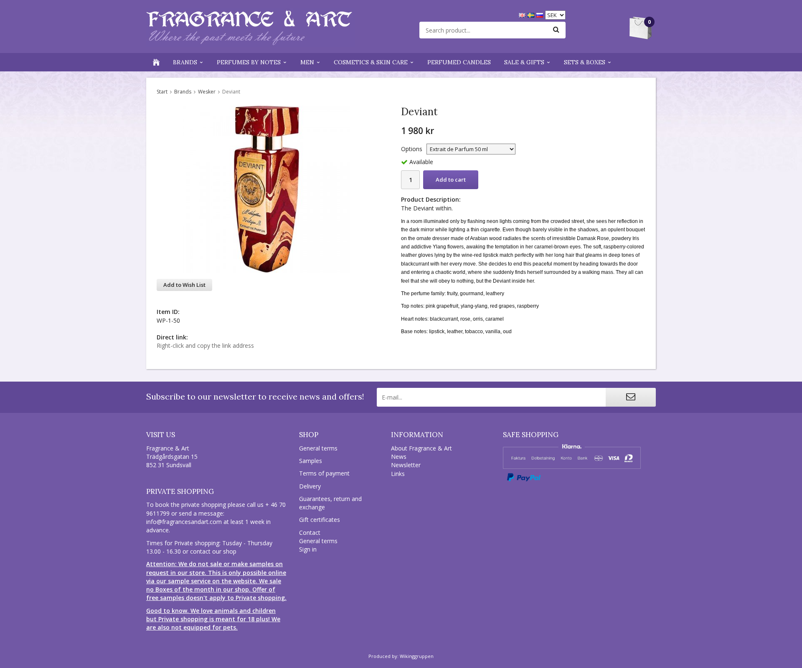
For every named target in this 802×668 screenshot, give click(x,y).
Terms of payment (324, 473)
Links (398, 474)
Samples (310, 461)
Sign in (308, 549)
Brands (185, 62)
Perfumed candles (459, 62)
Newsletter (406, 465)
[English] (523, 14)
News (398, 457)
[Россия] (540, 14)
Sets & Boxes (584, 62)
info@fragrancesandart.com (184, 522)
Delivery (310, 486)
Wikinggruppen (417, 656)
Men (307, 62)
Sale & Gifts (524, 62)
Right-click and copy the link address (205, 345)
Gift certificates (319, 520)
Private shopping (180, 491)
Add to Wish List (184, 284)
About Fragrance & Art (421, 448)
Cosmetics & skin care (371, 62)
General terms (318, 448)
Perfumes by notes (249, 62)
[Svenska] (532, 14)
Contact (309, 532)
